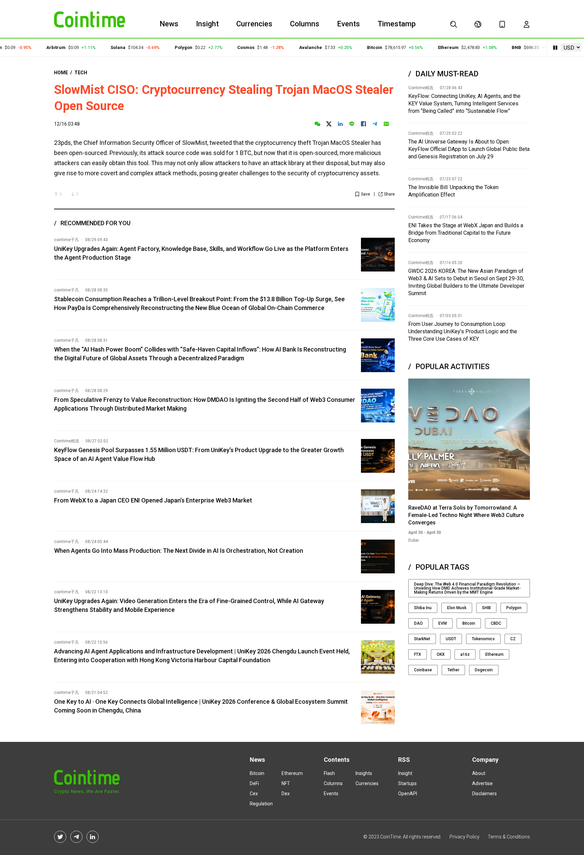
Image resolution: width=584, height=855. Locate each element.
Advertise (482, 783)
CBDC (496, 623)
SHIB (486, 607)
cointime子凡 (66, 240)
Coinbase (423, 670)
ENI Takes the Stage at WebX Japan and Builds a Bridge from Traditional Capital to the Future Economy (465, 232)
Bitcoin (363, 47)
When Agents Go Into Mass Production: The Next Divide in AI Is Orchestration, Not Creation (178, 550)
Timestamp (397, 24)
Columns (304, 24)
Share (389, 194)
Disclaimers (484, 793)
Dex (286, 793)
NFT (286, 783)
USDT (451, 639)
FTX (417, 654)
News (169, 24)
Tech (80, 72)
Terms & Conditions (509, 836)
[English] (477, 24)
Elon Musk (456, 607)
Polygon (172, 47)
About (478, 773)
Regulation (261, 803)
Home (61, 72)
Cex (254, 793)
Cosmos (234, 47)
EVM (442, 623)
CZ (513, 639)
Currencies (254, 24)
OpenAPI (407, 793)
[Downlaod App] (502, 24)
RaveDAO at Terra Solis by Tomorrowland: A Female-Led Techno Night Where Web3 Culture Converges (466, 515)
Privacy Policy (464, 836)
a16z (465, 654)
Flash (329, 773)
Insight (207, 24)
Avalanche (299, 47)
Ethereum (437, 47)
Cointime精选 (66, 441)
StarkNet (422, 639)
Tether (453, 670)
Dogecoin (484, 670)
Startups (407, 783)
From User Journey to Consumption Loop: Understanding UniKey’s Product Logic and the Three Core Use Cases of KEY (462, 331)
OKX (441, 654)
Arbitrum (44, 47)
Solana (107, 47)
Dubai (413, 540)
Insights (364, 773)
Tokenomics (483, 639)
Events (348, 24)
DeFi (254, 783)
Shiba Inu (423, 607)
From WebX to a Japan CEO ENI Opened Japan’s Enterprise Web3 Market (153, 500)
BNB (505, 47)
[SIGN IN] (526, 24)
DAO (418, 623)
